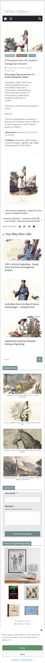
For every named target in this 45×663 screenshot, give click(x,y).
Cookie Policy (15, 660)
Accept (22, 648)
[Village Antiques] (22, 12)
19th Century (10, 55)
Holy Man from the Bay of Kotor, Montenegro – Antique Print (22, 306)
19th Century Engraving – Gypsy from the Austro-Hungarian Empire (23, 211)
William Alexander (26, 68)
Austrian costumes (13, 68)
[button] (41, 630)
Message (10, 506)
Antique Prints (22, 55)
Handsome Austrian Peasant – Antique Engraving (21, 342)
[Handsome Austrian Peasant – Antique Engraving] (22, 326)
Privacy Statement (27, 660)
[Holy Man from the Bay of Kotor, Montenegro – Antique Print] (22, 289)
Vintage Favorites (22, 621)
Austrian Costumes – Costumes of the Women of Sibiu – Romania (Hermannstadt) (21, 219)
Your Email (11, 493)
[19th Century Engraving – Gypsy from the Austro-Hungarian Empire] (22, 249)
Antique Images (23, 623)
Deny (22, 654)
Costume (32, 55)
